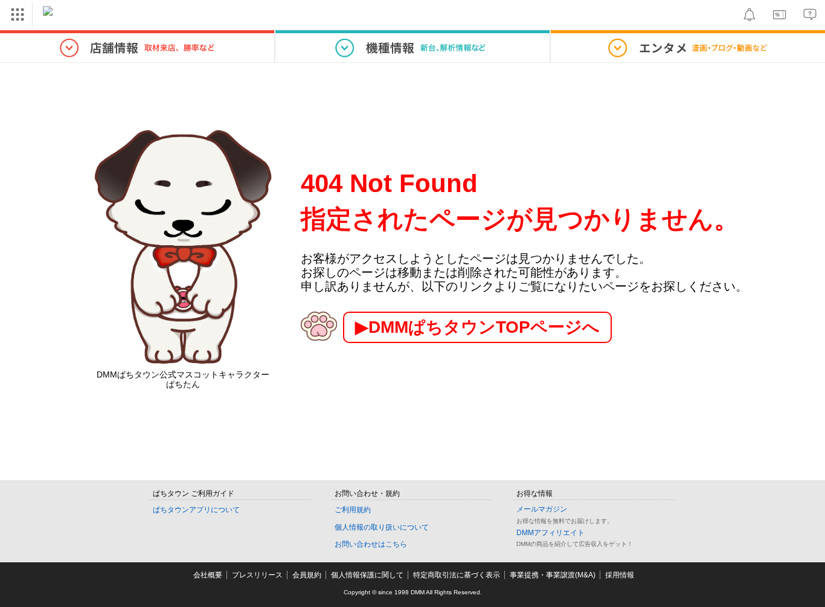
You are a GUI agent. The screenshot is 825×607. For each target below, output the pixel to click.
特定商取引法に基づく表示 (456, 575)
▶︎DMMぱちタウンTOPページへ (477, 327)
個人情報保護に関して (367, 575)
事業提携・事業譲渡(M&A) (552, 575)
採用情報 (619, 575)
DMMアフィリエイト (550, 532)
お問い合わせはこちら (371, 544)
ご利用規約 (353, 510)
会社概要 (207, 575)
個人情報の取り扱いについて (382, 527)
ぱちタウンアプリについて (196, 510)
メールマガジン (541, 509)
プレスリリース (257, 575)
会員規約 (306, 575)
